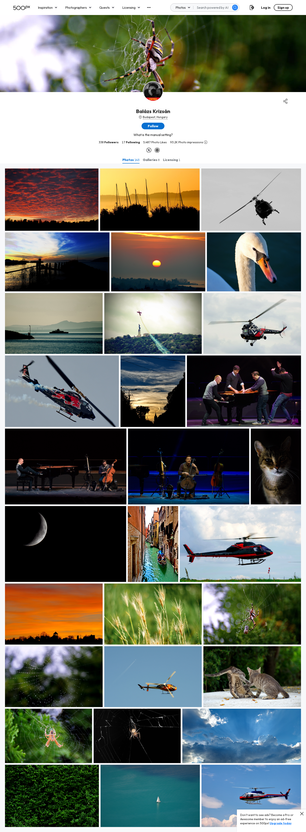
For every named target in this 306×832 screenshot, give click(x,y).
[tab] (131, 159)
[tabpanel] (153, 497)
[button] (235, 7)
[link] (51, 199)
